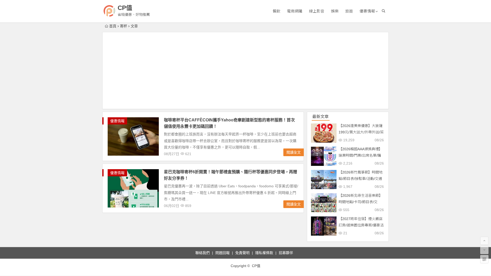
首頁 (112, 26)
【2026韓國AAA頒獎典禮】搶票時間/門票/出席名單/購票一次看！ (360, 155)
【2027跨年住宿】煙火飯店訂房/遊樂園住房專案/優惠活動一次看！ (361, 225)
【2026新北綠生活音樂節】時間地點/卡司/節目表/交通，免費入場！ (361, 201)
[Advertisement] (245, 70)
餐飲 (276, 11)
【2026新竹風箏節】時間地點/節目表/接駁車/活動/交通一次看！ (361, 178)
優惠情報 (367, 11)
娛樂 (335, 11)
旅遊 (349, 11)
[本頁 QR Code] (484, 259)
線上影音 (316, 11)
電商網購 (294, 11)
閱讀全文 (293, 152)
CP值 (125, 7)
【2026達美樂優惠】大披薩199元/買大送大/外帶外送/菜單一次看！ (361, 132)
